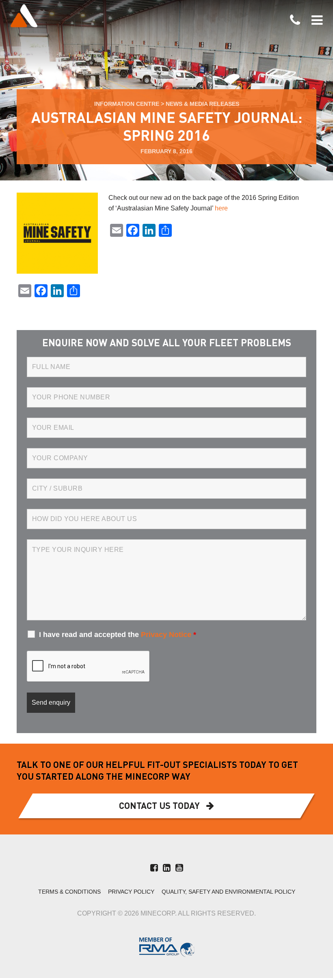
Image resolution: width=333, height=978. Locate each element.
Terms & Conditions (69, 892)
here (221, 208)
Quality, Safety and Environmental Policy (228, 892)
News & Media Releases (202, 104)
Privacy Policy (131, 892)
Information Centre (126, 104)
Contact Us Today (159, 806)
